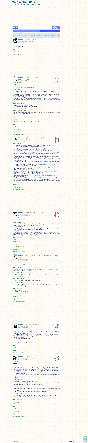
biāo (29, 212)
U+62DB (19, 139)
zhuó (29, 77)
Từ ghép (16, 132)
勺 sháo (23, 35)
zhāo (36, 138)
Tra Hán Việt (20, 31)
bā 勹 (28, 79)
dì (28, 255)
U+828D (19, 259)
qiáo (29, 138)
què (34, 255)
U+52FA (19, 79)
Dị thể (15, 51)
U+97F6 (19, 358)
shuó (36, 212)
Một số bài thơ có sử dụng (19, 134)
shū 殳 (28, 41)
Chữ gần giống (17, 54)
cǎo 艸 (28, 259)
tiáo (29, 324)
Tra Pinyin (50, 31)
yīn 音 (28, 358)
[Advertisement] (44, 15)
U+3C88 (19, 41)
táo (28, 39)
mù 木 (28, 214)
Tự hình (15, 49)
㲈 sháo (16, 35)
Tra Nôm (33, 31)
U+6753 (19, 214)
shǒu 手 (28, 139)
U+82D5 (19, 326)
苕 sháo (51, 35)
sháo (21, 39)
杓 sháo (37, 35)
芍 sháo (44, 35)
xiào (48, 255)
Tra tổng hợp (16, 4)
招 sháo (30, 35)
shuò (40, 255)
